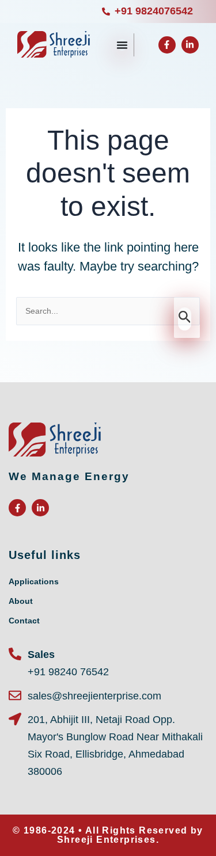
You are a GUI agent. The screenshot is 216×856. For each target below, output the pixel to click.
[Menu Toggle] (122, 45)
